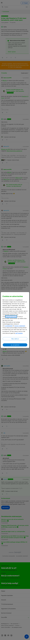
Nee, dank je (15, 339)
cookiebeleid (8, 326)
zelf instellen (19, 333)
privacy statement (20, 326)
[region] (15, 320)
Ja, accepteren (15, 345)
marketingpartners (11, 316)
